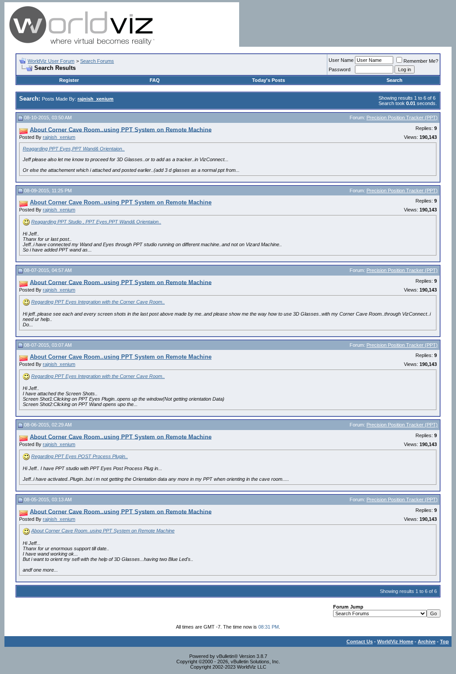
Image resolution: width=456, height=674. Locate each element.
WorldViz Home (395, 641)
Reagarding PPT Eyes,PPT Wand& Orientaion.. (74, 148)
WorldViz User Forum (51, 61)
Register (69, 80)
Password (339, 69)
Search (395, 80)
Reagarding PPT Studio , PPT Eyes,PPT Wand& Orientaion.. (96, 221)
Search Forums (97, 61)
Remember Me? (420, 61)
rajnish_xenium (59, 137)
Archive (427, 641)
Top (444, 641)
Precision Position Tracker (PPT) (402, 117)
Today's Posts (268, 80)
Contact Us (359, 641)
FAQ (155, 80)
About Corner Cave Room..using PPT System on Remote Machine (103, 530)
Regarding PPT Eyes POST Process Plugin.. (79, 456)
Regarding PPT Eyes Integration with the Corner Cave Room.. (98, 302)
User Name (341, 60)
